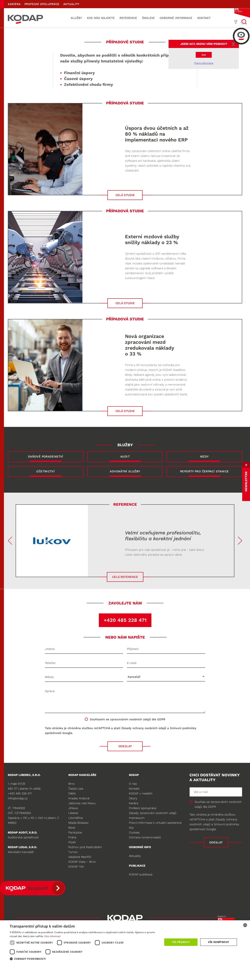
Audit (125, 456)
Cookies (134, 832)
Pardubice (75, 832)
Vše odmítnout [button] (218, 942)
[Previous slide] (10, 541)
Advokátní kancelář (21, 852)
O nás (133, 783)
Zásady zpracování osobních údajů (152, 813)
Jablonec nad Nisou (82, 803)
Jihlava (73, 808)
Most (71, 827)
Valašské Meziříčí (79, 857)
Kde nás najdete (101, 18)
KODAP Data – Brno (82, 862)
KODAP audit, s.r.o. (22, 832)
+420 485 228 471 (125, 620)
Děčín (72, 793)
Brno (71, 783)
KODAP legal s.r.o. (22, 847)
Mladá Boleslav (78, 823)
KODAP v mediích (141, 793)
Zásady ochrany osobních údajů (143, 728)
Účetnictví (45, 471)
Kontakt (204, 18)
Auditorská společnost (23, 837)
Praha (72, 837)
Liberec (73, 813)
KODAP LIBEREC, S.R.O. (24, 775)
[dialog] (125, 942)
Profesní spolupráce (41, 4)
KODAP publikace (140, 874)
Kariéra (14, 4)
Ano (204, 54)
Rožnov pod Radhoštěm (85, 847)
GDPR (212, 807)
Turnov (73, 852)
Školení (148, 18)
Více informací (52, 936)
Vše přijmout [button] (181, 942)
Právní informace (203, 63)
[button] (84, 958)
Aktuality (71, 4)
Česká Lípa (75, 788)
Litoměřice (75, 818)
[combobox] (245, 925)
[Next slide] (240, 541)
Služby (76, 18)
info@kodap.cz (18, 798)
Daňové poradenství (45, 456)
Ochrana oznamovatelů (145, 837)
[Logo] (25, 18)
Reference (128, 18)
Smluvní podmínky (183, 728)
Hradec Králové (78, 798)
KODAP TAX (76, 866)
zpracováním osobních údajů (130, 719)
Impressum (137, 818)
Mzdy (204, 456)
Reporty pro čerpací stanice (204, 471)
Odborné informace (176, 18)
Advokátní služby (125, 471)
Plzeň (72, 842)
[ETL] (242, 13)
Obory (133, 798)
